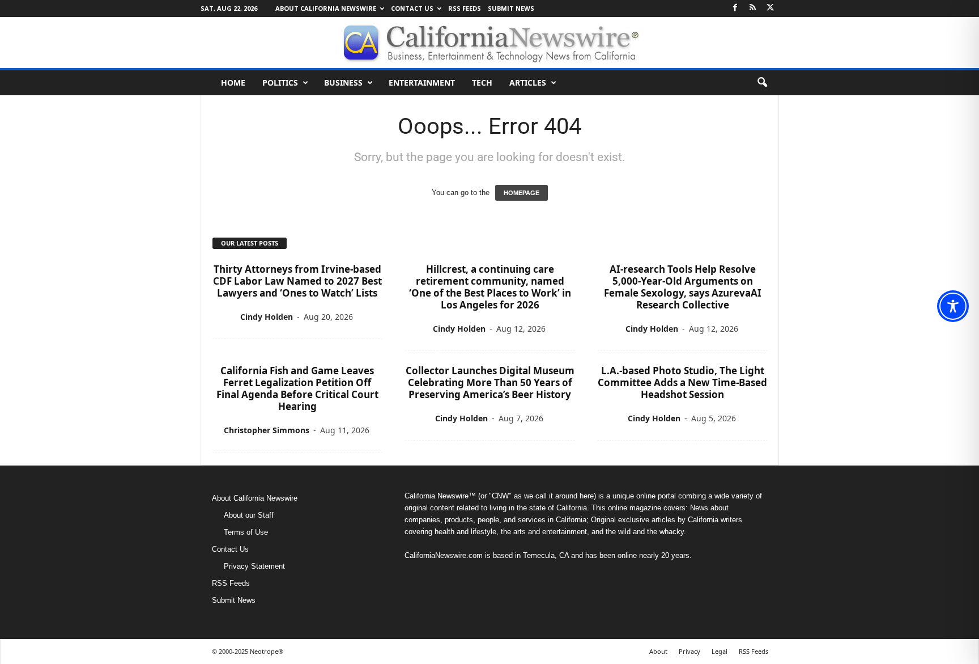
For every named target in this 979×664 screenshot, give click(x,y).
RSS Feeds (464, 8)
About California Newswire (325, 8)
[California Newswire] (489, 42)
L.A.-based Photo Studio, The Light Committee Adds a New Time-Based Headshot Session (682, 382)
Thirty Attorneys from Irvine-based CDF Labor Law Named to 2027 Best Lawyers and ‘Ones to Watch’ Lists (297, 281)
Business (343, 82)
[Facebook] (735, 8)
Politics (280, 82)
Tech (482, 82)
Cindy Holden (266, 316)
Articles (527, 82)
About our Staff (249, 515)
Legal (719, 651)
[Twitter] (770, 8)
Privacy (689, 651)
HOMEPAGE (521, 192)
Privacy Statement (254, 566)
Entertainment (422, 82)
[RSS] (753, 8)
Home (233, 82)
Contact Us (412, 8)
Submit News (511, 8)
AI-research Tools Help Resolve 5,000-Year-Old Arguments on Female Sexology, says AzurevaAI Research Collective (682, 287)
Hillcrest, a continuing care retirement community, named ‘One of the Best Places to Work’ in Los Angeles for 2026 (490, 287)
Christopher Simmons (266, 430)
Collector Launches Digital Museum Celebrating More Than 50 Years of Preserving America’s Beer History (490, 382)
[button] (762, 82)
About (658, 651)
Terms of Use (246, 532)
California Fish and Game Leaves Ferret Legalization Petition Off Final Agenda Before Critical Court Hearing (297, 388)
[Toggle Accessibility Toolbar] (953, 306)
